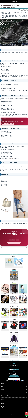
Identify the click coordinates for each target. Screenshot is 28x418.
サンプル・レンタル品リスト (4, 395)
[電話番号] (26, 416)
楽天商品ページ (25, 9)
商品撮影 (2, 386)
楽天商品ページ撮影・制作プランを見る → (8, 123)
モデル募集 (2, 406)
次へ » (26, 247)
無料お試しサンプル (3, 383)
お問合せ (2, 407)
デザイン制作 (2, 389)
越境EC (2, 392)
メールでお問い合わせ (14, 376)
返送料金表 (2, 403)
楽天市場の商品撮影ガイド (11, 158)
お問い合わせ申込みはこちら (26, 414)
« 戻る (1, 247)
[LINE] (26, 415)
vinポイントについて (3, 402)
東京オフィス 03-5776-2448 (14, 414)
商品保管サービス (3, 399)
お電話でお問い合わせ (14, 369)
